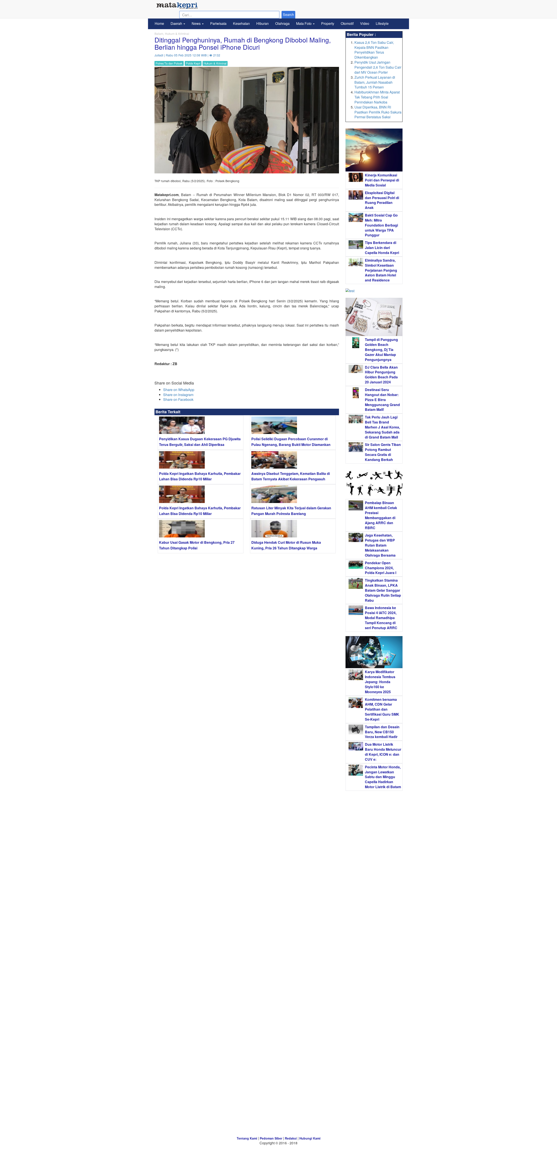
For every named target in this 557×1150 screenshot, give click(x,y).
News (196, 23)
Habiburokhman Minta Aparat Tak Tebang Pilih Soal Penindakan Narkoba (377, 97)
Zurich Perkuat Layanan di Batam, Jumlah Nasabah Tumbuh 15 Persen (374, 82)
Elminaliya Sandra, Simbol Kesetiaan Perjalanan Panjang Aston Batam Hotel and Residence (381, 270)
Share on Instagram (178, 394)
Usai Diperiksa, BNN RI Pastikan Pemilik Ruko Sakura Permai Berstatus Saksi (377, 112)
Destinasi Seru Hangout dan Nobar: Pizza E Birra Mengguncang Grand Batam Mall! (382, 399)
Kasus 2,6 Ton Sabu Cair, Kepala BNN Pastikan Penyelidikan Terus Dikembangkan (374, 50)
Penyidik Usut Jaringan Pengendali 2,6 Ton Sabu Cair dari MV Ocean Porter (377, 67)
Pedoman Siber (271, 1138)
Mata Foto (304, 23)
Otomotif (347, 23)
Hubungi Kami (309, 1138)
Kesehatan (241, 23)
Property (327, 23)
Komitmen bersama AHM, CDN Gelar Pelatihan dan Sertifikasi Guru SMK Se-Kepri (382, 709)
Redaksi (291, 1138)
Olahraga (282, 23)
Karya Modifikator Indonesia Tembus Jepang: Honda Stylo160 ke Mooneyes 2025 (380, 681)
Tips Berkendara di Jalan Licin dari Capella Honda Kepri (382, 247)
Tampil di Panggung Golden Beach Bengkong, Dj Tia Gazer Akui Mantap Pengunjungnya (381, 349)
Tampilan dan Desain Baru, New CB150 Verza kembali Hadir (382, 731)
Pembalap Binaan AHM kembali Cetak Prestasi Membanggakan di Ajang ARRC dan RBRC (381, 515)
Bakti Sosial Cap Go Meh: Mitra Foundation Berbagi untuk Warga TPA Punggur (381, 225)
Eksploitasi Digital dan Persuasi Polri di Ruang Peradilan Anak (382, 200)
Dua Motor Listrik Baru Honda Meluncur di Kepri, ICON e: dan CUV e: (383, 752)
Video (364, 23)
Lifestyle (382, 23)
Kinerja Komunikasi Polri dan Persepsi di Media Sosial (382, 180)
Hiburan (262, 23)
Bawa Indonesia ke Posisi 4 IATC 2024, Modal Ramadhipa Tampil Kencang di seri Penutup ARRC (381, 617)
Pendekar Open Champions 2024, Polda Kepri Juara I (380, 567)
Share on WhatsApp (178, 389)
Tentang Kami (247, 1138)
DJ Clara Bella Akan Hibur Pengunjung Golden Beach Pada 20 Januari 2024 (381, 375)
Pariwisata (218, 23)
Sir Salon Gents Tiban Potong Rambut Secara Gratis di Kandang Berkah (383, 452)
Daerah (177, 23)
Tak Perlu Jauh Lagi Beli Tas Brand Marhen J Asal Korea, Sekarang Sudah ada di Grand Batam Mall (382, 427)
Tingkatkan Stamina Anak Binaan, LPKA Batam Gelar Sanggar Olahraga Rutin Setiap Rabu (383, 590)
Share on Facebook (178, 399)
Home (159, 23)
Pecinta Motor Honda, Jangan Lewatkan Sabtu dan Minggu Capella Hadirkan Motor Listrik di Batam (383, 776)
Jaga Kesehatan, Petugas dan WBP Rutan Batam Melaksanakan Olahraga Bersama (380, 545)
